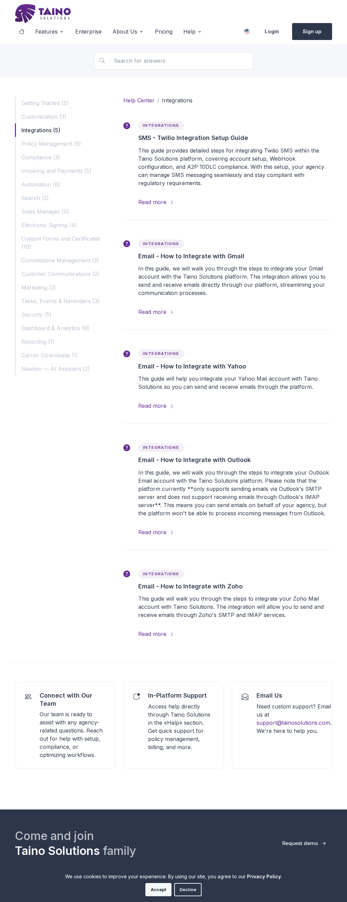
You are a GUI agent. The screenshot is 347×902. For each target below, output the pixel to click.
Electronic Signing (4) (49, 225)
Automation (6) (40, 184)
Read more (153, 202)
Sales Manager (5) (45, 211)
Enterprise (88, 31)
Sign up (312, 31)
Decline (188, 889)
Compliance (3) (40, 157)
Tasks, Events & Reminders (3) (60, 301)
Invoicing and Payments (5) (56, 170)
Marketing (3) (38, 287)
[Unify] (43, 13)
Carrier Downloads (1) (49, 355)
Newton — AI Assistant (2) (55, 368)
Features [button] (46, 31)
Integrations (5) (40, 130)
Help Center (139, 100)
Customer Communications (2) (60, 273)
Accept (158, 889)
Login (272, 31)
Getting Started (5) (44, 103)
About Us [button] (125, 31)
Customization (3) (43, 116)
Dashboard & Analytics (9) (55, 328)
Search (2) (35, 198)
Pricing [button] (163, 31)
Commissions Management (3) (60, 260)
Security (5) (36, 314)
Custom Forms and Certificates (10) (60, 242)
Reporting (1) (38, 341)
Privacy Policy (264, 876)
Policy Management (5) (51, 143)
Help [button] (189, 31)
